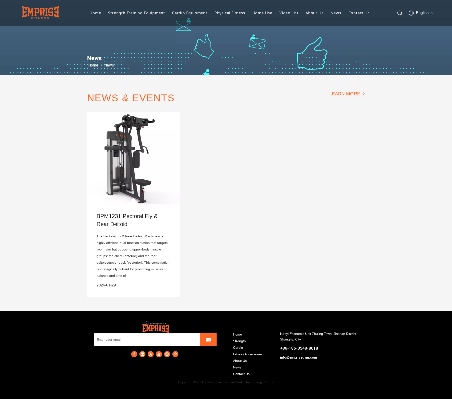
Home (95, 13)
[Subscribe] (208, 339)
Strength (239, 341)
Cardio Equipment (189, 13)
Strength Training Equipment (136, 13)
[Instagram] (167, 354)
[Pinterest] (175, 354)
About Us (314, 13)
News (336, 13)
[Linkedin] (142, 354)
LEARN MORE (344, 93)
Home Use (262, 13)
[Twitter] (151, 354)
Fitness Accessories (247, 354)
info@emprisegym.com (298, 357)
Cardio (238, 347)
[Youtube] (159, 354)
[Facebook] (134, 354)
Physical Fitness (229, 13)
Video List (289, 13)
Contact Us (359, 13)
